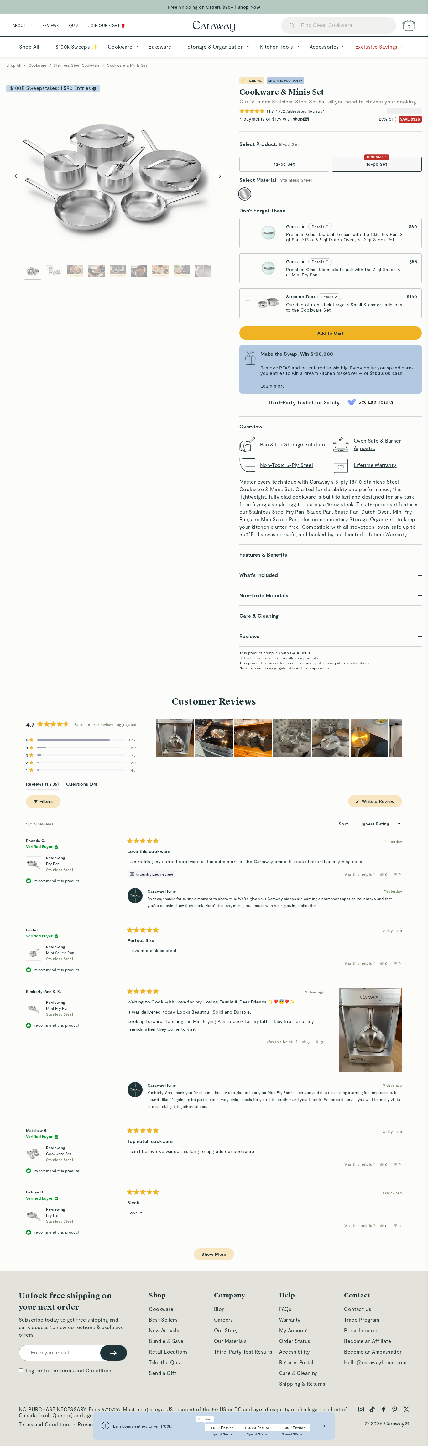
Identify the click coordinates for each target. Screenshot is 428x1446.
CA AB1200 (300, 653)
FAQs (285, 1309)
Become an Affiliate (367, 1341)
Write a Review (381, 802)
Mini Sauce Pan (60, 956)
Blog (219, 1309)
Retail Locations (168, 1351)
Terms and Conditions (86, 1370)
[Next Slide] (397, 738)
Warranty (290, 1320)
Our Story (226, 1330)
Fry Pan (59, 867)
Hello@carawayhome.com (375, 1362)
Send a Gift (162, 1373)
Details (318, 226)
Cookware (38, 65)
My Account (293, 1330)
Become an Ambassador (373, 1351)
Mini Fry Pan (59, 1011)
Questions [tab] (81, 785)
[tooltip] (151, 874)
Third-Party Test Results (243, 1351)
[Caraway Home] (214, 26)
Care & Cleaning (298, 1373)
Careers (223, 1320)
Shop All (13, 65)
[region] (279, 738)
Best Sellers (163, 1320)
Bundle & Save (166, 1341)
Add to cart (330, 333)
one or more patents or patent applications (331, 663)
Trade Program (361, 1320)
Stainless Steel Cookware (77, 65)
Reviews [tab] (42, 785)
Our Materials (230, 1341)
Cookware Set (59, 1156)
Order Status (295, 1341)
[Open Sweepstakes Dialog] (94, 89)
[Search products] (292, 26)
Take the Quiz (165, 1362)
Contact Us (357, 1309)
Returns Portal (296, 1362)
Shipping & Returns (302, 1383)
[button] (81, 740)
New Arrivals (164, 1330)
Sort (344, 823)
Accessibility (294, 1351)
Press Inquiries (362, 1330)
